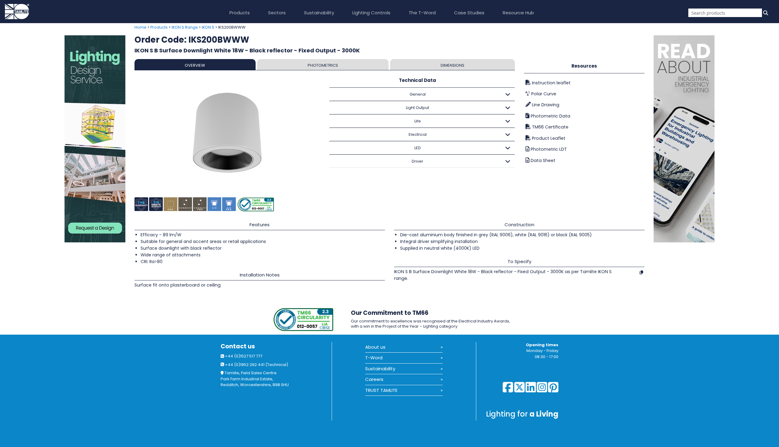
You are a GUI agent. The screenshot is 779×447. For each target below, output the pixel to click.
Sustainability (319, 12)
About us (375, 347)
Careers (374, 379)
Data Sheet (542, 160)
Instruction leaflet (551, 83)
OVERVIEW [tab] (195, 65)
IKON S (208, 27)
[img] (765, 12)
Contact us (238, 346)
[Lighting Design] (65, 138)
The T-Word (422, 12)
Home (140, 27)
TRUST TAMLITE (381, 390)
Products (239, 12)
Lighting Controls (371, 12)
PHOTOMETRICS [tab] (323, 65)
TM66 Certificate (549, 127)
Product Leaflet (548, 138)
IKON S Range (185, 27)
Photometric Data (549, 116)
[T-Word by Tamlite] (716, 138)
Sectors (277, 12)
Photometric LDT (548, 149)
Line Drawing (545, 105)
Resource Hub (518, 12)
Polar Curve (543, 94)
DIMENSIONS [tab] (452, 65)
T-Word (374, 357)
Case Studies (469, 12)
